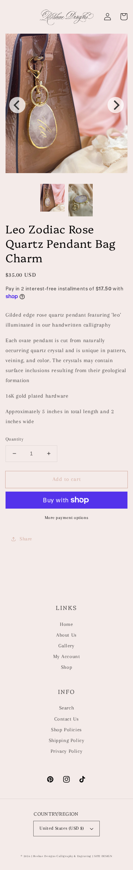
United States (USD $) (62, 828)
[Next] (116, 105)
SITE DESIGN (103, 856)
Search (66, 708)
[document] (66, 105)
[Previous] (17, 105)
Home (66, 624)
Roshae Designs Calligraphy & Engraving (62, 856)
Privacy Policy (66, 751)
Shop (66, 667)
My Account (66, 656)
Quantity (14, 439)
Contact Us (66, 719)
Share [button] (26, 539)
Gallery (66, 645)
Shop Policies (66, 729)
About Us (66, 635)
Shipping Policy (67, 740)
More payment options (67, 517)
